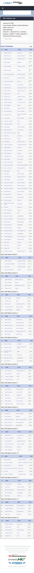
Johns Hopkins (21, 111)
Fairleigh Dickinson (22, 87)
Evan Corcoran (7, 70)
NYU (18, 171)
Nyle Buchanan (8, 130)
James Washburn (8, 162)
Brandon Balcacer (8, 185)
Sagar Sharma (7, 213)
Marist (19, 105)
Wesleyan (19, 150)
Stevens (19, 200)
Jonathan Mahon (8, 197)
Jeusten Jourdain (8, 121)
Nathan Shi (7, 248)
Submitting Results (18, 548)
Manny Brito (7, 171)
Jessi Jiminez (7, 90)
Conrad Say (7, 127)
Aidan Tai (6, 135)
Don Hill (6, 207)
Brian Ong (6, 242)
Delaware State (21, 66)
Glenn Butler (7, 179)
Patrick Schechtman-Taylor (9, 204)
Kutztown (19, 162)
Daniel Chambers (8, 144)
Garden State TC (21, 55)
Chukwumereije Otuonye (10, 132)
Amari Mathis (7, 105)
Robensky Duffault (8, 165)
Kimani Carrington (8, 219)
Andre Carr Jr (7, 96)
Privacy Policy (8, 546)
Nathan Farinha (8, 53)
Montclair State (21, 185)
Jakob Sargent (7, 239)
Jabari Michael (7, 58)
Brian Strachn (7, 55)
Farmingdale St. (21, 168)
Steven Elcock (7, 153)
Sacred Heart (20, 197)
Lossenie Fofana (8, 124)
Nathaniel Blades (8, 230)
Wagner (19, 62)
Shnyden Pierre (8, 114)
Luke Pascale (7, 176)
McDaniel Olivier (8, 251)
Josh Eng (6, 174)
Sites (11, 548)
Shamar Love (7, 138)
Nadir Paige (7, 159)
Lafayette (19, 99)
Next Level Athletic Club (22, 114)
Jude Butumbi (7, 156)
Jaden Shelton (7, 66)
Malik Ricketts (7, 87)
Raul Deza (6, 245)
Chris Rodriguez (8, 210)
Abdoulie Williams (8, 216)
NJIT (18, 93)
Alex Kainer (7, 108)
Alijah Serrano (7, 191)
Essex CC (19, 53)
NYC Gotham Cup (9, 18)
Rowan (19, 70)
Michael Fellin (7, 194)
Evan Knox (6, 78)
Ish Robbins (7, 141)
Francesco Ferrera (8, 182)
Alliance (19, 153)
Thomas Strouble (8, 188)
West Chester (20, 118)
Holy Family (20, 84)
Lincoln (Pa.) (20, 130)
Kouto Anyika (7, 84)
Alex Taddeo (7, 62)
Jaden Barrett (7, 147)
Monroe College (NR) (22, 165)
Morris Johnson (8, 168)
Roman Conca (7, 99)
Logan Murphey (8, 227)
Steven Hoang (7, 200)
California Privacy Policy (19, 546)
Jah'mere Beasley (8, 81)
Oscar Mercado (8, 224)
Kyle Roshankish (8, 150)
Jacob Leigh (7, 93)
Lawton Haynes (8, 233)
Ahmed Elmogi (7, 111)
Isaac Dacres (7, 222)
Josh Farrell (7, 118)
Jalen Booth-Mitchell (9, 74)
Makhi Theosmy (8, 102)
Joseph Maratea (8, 236)
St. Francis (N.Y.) (21, 102)
